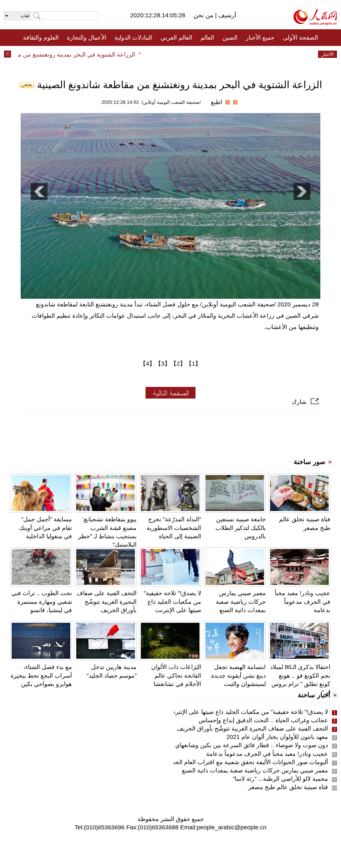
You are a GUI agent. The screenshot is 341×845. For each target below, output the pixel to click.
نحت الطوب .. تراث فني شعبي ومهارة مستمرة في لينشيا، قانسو (41, 601)
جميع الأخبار (260, 37)
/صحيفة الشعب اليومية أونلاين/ (171, 102)
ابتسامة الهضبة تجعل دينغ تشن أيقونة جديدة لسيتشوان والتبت (238, 675)
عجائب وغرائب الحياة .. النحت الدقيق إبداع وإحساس (263, 720)
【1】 (193, 363)
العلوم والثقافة (41, 37)
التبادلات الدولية (133, 37)
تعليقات (165, 54)
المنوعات (194, 54)
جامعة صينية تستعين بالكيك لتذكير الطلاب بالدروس (240, 527)
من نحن (204, 15)
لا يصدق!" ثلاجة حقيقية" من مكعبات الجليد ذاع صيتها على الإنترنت (172, 601)
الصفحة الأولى (300, 37)
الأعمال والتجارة (86, 37)
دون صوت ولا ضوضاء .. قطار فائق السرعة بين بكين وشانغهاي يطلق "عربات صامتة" (225, 745)
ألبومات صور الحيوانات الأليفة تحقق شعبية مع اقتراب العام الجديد (248, 762)
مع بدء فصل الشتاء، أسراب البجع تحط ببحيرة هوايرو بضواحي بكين (41, 675)
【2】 (178, 363)
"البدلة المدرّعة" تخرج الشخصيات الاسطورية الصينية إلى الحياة (174, 527)
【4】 (147, 363)
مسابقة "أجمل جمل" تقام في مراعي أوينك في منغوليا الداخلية (45, 527)
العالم (207, 37)
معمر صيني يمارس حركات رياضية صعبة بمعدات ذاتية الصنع (241, 601)
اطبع (216, 102)
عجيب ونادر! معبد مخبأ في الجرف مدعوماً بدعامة (302, 601)
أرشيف (226, 15)
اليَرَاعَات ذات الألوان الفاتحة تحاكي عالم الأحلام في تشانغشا (176, 675)
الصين (229, 37)
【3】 (162, 363)
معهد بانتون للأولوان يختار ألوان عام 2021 (277, 737)
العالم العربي (176, 37)
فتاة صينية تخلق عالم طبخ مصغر (288, 787)
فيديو (142, 54)
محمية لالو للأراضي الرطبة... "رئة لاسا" (280, 778)
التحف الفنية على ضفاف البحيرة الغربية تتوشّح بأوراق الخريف (107, 601)
